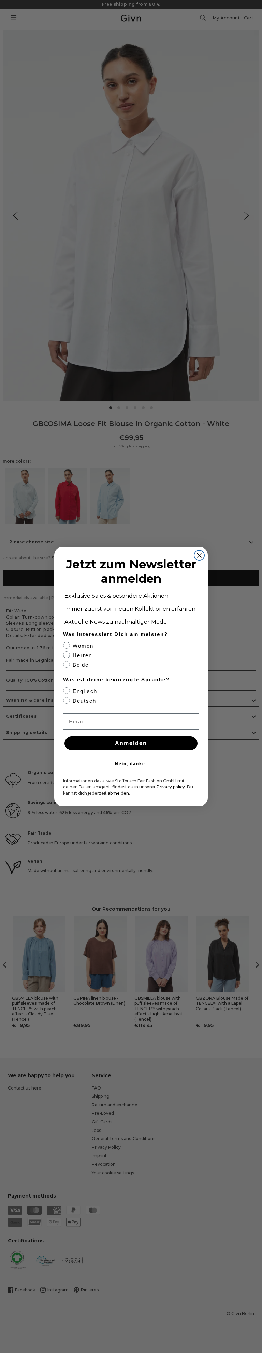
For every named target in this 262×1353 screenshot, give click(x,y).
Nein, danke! (131, 763)
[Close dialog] (199, 555)
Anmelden (131, 743)
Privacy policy (171, 786)
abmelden (118, 793)
